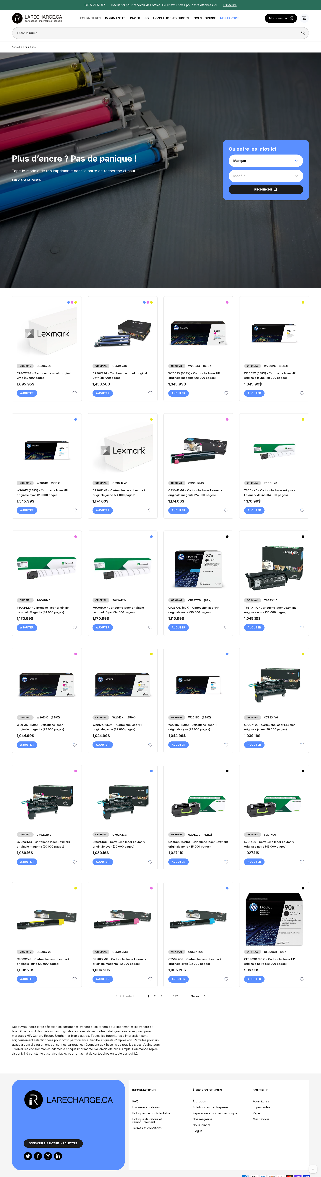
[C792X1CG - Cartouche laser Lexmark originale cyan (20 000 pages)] (123, 802)
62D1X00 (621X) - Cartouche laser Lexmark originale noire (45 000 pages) (198, 844)
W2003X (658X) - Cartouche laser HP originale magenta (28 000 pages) (194, 376)
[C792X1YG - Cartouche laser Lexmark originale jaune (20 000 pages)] (274, 685)
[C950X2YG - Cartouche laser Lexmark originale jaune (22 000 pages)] (47, 919)
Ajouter (27, 393)
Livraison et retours (146, 1107)
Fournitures (29, 47)
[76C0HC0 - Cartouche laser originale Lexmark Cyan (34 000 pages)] (123, 568)
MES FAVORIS (229, 18)
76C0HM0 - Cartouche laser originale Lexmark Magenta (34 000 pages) (43, 610)
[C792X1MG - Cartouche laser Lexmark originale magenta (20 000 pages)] (47, 802)
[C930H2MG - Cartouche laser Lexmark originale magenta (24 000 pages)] (198, 451)
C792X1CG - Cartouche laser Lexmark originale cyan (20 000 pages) (119, 844)
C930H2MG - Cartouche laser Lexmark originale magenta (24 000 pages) (195, 493)
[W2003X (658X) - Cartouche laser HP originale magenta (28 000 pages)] (198, 334)
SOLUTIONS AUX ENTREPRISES (167, 18)
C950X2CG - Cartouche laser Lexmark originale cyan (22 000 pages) (195, 961)
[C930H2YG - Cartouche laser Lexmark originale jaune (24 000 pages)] (123, 451)
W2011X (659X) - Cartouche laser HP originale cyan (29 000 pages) (193, 727)
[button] (304, 18)
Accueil (16, 47)
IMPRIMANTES (115, 18)
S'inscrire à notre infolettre (53, 1143)
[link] (124, 996)
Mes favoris (261, 1119)
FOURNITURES (90, 18)
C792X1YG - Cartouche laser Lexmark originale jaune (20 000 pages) (270, 727)
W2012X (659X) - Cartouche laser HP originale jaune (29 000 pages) (118, 727)
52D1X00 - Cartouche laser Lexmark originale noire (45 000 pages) (269, 844)
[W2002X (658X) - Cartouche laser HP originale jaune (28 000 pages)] (274, 334)
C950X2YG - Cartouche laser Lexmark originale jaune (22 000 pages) (43, 961)
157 (175, 996)
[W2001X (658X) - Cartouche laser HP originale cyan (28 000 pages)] (47, 451)
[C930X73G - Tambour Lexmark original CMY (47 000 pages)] (47, 334)
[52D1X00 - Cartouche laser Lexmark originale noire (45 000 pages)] (274, 802)
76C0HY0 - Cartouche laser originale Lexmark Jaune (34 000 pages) (269, 493)
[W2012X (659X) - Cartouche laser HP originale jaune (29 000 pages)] (123, 685)
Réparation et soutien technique (214, 1113)
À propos (199, 1101)
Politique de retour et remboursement (147, 1120)
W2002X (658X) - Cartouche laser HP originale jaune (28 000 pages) (270, 376)
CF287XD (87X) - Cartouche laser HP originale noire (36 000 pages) (193, 610)
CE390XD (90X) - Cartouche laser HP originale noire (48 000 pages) (269, 961)
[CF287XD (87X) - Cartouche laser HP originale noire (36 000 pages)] (198, 568)
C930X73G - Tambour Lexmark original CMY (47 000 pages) (44, 376)
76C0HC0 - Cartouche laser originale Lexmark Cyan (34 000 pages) (118, 610)
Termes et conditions (147, 1128)
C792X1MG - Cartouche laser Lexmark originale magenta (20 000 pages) (43, 844)
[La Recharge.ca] (68, 1092)
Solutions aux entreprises (210, 1107)
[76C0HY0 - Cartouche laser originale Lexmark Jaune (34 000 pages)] (274, 451)
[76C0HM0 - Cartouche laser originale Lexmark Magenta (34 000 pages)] (47, 568)
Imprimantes (261, 1107)
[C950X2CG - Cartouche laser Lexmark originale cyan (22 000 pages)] (198, 919)
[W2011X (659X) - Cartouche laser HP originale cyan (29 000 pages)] (198, 685)
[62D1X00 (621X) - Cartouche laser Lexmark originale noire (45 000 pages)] (198, 802)
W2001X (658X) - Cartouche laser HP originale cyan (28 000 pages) (42, 493)
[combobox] (266, 161)
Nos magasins (202, 1119)
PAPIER (135, 18)
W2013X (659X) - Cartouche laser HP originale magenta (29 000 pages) (42, 727)
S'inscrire (230, 5)
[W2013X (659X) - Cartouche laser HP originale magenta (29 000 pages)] (47, 685)
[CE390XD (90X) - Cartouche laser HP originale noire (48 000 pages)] (274, 919)
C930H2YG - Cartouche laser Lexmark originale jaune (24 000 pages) (119, 493)
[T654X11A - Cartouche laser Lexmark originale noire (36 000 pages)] (274, 568)
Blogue (197, 1131)
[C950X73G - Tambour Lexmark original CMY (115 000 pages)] (123, 334)
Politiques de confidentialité (151, 1113)
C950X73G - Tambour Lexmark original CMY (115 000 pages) (120, 376)
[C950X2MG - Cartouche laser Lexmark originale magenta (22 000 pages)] (123, 919)
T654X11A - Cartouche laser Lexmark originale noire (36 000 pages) (270, 610)
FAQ (135, 1101)
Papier (257, 1113)
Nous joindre (201, 1125)
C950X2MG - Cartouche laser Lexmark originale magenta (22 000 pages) (119, 961)
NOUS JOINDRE (205, 18)
